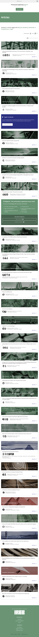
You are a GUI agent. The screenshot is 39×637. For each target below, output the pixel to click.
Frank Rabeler (10, 578)
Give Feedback (19, 627)
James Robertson (19, 311)
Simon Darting (17, 365)
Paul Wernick (19, 347)
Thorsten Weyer (20, 456)
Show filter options (26, 33)
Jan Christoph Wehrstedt (31, 456)
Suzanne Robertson (13, 311)
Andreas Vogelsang (14, 456)
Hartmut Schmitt (32, 54)
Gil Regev (14, 194)
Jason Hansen (10, 401)
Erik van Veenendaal (11, 595)
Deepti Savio (10, 509)
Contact (19, 622)
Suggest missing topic (7, 124)
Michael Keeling (21, 418)
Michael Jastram (12, 435)
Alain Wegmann (18, 194)
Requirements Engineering (19, 5)
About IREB (19, 619)
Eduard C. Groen (18, 54)
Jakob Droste (28, 54)
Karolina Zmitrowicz (11, 90)
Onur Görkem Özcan (20, 474)
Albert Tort (10, 561)
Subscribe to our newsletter (19, 221)
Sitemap (12, 634)
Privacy (19, 634)
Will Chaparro (26, 418)
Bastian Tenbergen (8, 456)
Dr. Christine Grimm (13, 474)
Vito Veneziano (24, 347)
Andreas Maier (12, 365)
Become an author (19, 630)
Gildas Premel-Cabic (11, 239)
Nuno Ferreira (19, 257)
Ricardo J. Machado (25, 257)
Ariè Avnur (10, 526)
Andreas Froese (25, 456)
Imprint (15, 634)
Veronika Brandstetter (5, 457)
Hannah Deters (23, 54)
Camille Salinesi (10, 142)
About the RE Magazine (19, 620)
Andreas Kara (18, 435)
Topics (20, 9)
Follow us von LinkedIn (19, 219)
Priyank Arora (10, 382)
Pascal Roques (10, 543)
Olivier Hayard (23, 194)
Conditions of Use (24, 634)
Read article (34, 56)
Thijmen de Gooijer (16, 418)
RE (19, 1)
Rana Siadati (15, 347)
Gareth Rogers (10, 109)
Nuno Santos (15, 257)
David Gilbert (12, 328)
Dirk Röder (16, 328)
